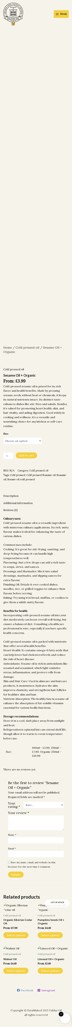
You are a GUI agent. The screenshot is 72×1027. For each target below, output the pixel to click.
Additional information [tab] (18, 503)
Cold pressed (17, 475)
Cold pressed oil (27, 347)
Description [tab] (11, 495)
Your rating (14, 805)
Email (12, 848)
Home (7, 347)
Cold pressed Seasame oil (40, 475)
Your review (18, 813)
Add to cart (26, 455)
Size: (6, 433)
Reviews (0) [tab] (10, 510)
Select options (16, 935)
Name (12, 834)
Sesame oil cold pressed (21, 479)
